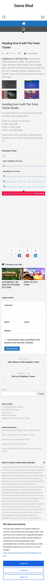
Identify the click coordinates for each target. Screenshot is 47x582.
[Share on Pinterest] (27, 253)
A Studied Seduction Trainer (12, 407)
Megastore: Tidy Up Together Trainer (16, 418)
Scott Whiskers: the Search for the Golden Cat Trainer (11, 284)
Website (7, 331)
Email (27, 322)
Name (7, 322)
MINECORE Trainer (9, 415)
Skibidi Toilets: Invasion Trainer (29, 430)
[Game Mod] (23, 23)
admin (4, 444)
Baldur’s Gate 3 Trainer (18, 444)
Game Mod (23, 5)
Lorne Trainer (7, 413)
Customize (23, 570)
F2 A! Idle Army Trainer (10, 410)
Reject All (23, 577)
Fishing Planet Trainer (21, 439)
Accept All (23, 563)
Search (4, 390)
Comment (8, 305)
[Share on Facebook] (19, 253)
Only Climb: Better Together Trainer (21, 435)
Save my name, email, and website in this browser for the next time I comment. (22, 341)
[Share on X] (11, 253)
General (12, 53)
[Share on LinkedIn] (35, 253)
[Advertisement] (23, 220)
